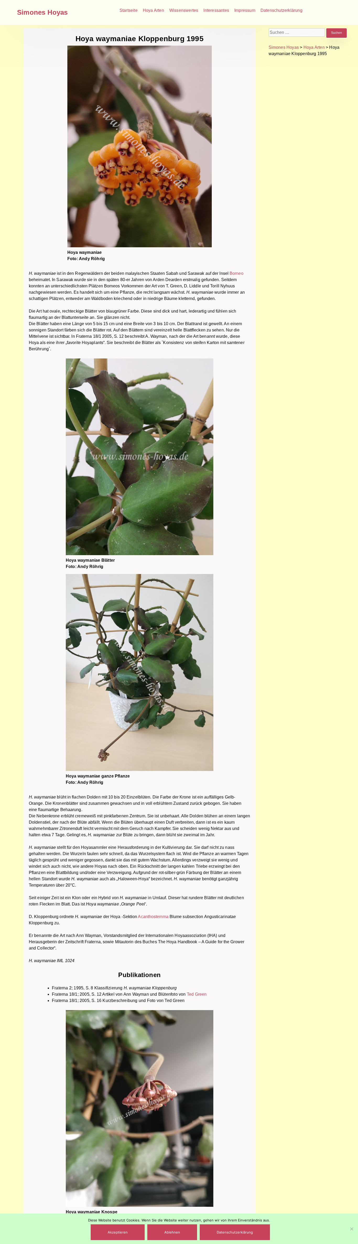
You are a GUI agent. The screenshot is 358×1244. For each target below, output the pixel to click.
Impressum (244, 10)
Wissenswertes (183, 10)
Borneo (236, 273)
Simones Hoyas (42, 12)
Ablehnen (172, 1232)
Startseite (129, 10)
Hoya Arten (153, 10)
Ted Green (197, 994)
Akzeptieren (118, 1232)
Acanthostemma (153, 916)
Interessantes (216, 10)
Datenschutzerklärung (281, 10)
